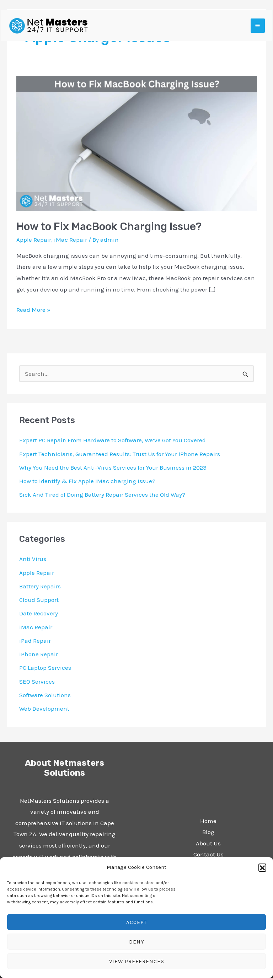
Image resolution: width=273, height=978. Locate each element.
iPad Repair (35, 640)
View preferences (136, 961)
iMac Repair (70, 239)
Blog (208, 831)
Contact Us (208, 854)
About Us (208, 843)
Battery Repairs (40, 586)
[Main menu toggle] (258, 25)
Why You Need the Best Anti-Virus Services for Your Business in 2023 (113, 467)
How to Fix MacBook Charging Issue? (109, 226)
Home (208, 820)
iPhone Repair (38, 654)
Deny (136, 942)
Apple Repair (33, 239)
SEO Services (37, 681)
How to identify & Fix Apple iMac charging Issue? (87, 481)
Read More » (33, 308)
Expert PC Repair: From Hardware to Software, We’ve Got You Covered (112, 440)
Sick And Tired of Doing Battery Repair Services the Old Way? (102, 494)
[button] (262, 867)
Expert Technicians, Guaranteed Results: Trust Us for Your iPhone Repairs (119, 454)
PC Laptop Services (45, 667)
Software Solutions (45, 695)
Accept (136, 922)
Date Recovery (38, 613)
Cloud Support (39, 599)
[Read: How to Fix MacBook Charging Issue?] (136, 142)
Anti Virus (32, 558)
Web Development (44, 708)
